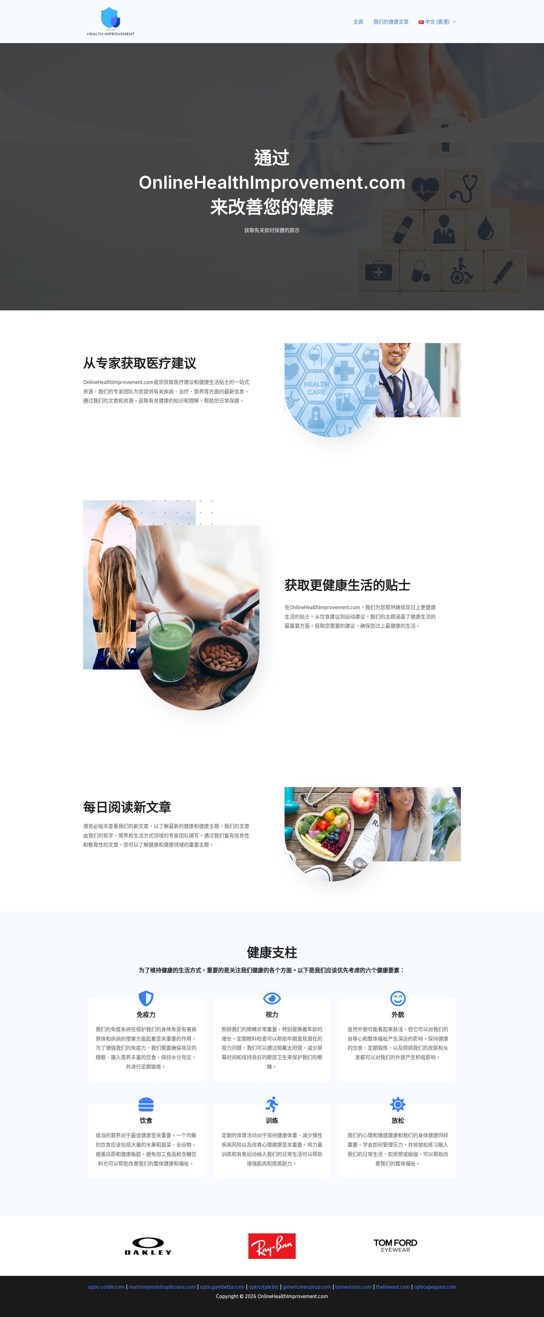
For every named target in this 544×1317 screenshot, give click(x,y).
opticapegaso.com (435, 1287)
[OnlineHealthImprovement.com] (110, 21)
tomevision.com (353, 1287)
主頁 (358, 22)
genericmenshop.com (307, 1287)
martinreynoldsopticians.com (162, 1287)
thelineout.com (393, 1287)
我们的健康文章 (391, 22)
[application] (453, 22)
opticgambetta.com (222, 1287)
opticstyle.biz (264, 1287)
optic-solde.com (106, 1287)
